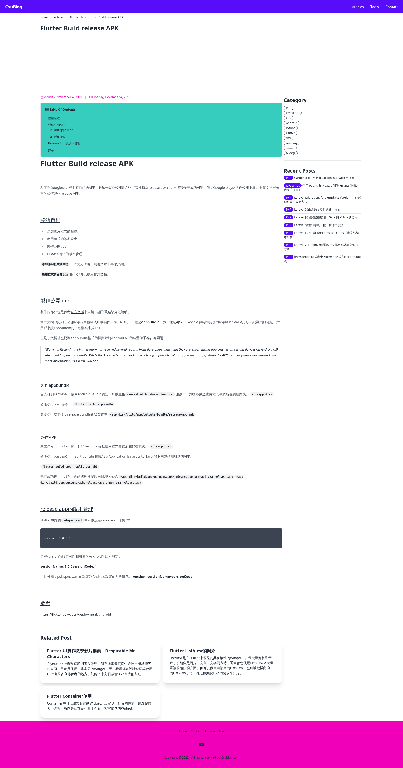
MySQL (291, 153)
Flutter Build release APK (105, 17)
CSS (288, 118)
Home (44, 17)
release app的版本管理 (64, 143)
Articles (358, 6)
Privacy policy (214, 731)
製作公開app (56, 125)
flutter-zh (76, 17)
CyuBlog (13, 6)
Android (291, 123)
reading (291, 143)
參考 (51, 150)
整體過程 (54, 118)
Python (291, 128)
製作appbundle (63, 130)
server (290, 148)
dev (288, 138)
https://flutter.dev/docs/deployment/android (75, 614)
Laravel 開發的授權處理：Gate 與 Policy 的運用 (321, 217)
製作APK (59, 137)
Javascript (293, 113)
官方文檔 (100, 274)
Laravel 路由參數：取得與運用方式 (313, 209)
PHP (288, 108)
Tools (374, 6)
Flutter (290, 133)
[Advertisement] (166, 64)
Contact (392, 6)
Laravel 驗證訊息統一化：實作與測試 (314, 225)
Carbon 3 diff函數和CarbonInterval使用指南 (320, 178)
